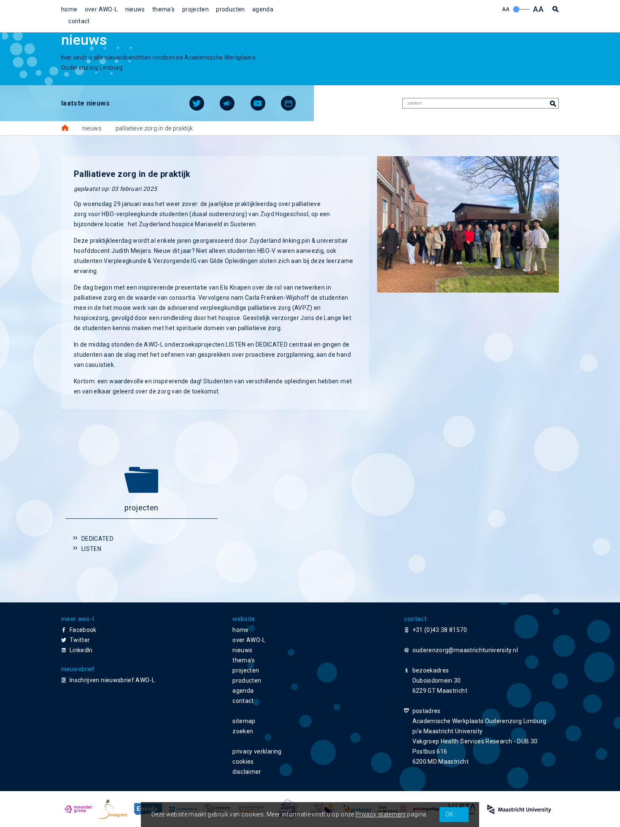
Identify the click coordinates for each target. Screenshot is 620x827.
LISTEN (91, 548)
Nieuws (92, 128)
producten (230, 9)
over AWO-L (101, 9)
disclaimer (246, 771)
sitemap (243, 721)
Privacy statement (381, 814)
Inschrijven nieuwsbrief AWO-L (112, 680)
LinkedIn (81, 650)
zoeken (242, 731)
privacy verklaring (256, 751)
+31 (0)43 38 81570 (439, 629)
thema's (163, 9)
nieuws (135, 9)
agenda (262, 9)
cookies (242, 761)
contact (78, 21)
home (69, 9)
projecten (195, 9)
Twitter (80, 640)
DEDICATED (97, 538)
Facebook (83, 629)
